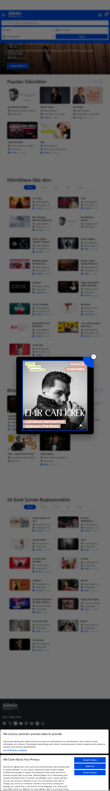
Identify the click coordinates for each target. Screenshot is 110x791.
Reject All (90, 766)
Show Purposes (90, 772)
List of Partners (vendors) (15, 750)
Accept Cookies (90, 760)
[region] (54, 760)
